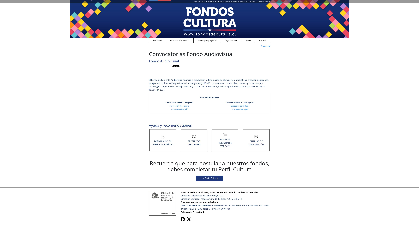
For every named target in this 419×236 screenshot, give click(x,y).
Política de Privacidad (192, 212)
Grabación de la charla (179, 106)
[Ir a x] (189, 220)
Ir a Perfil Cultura (209, 178)
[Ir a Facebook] (183, 220)
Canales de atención (264, 1)
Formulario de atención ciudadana (199, 202)
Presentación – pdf (179, 109)
